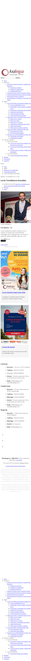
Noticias (15, 96)
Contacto (6, 161)
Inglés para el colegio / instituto (19, 128)
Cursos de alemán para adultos (19, 155)
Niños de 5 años (15, 121)
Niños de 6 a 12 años (16, 122)
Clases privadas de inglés (17, 114)
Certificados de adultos (16, 136)
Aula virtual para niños (16, 131)
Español (6, 157)
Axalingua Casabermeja (16, 89)
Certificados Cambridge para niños (20, 124)
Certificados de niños (16, 138)
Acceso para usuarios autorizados (15, 466)
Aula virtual (7, 159)
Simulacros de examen (16, 112)
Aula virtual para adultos (17, 133)
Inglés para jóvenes (15, 126)
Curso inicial (17, 105)
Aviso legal (19, 460)
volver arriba (4, 244)
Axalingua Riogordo (15, 91)
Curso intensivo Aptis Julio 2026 (13, 292)
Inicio (5, 81)
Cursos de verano (8, 347)
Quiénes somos (18, 93)
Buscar (18, 77)
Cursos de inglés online (18, 129)
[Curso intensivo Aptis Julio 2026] (15, 270)
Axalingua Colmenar (15, 88)
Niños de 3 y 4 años (15, 119)
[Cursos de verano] (15, 325)
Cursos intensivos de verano (18, 115)
